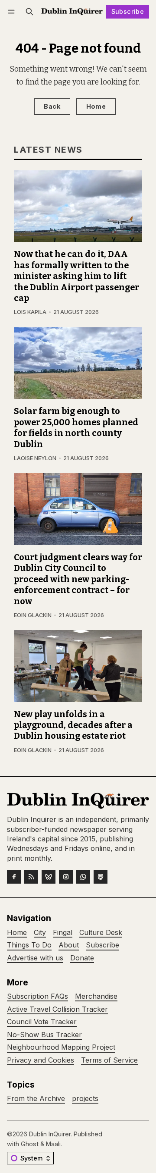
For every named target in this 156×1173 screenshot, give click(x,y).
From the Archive (36, 1099)
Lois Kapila (30, 312)
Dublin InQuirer (50, 1134)
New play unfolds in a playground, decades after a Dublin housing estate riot (73, 725)
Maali (53, 1144)
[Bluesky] (48, 877)
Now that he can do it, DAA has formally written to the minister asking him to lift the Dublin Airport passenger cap (76, 276)
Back (52, 106)
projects (85, 1099)
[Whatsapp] (83, 877)
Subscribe (127, 11)
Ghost (30, 1144)
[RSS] (31, 877)
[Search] (29, 12)
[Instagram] (66, 877)
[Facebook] (14, 877)
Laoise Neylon (35, 458)
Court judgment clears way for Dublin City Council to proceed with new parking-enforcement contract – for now (78, 579)
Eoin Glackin (33, 615)
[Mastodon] (100, 877)
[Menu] (13, 12)
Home (96, 106)
